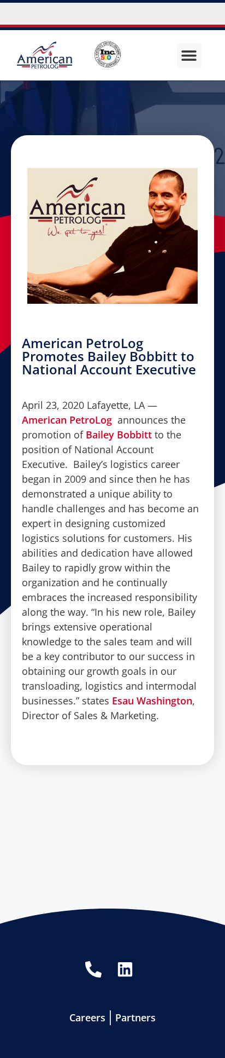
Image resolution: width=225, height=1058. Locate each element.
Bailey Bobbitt (119, 434)
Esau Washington (152, 700)
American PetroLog (68, 419)
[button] (189, 55)
